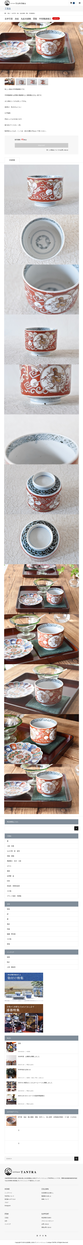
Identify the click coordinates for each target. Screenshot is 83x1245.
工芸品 (6, 1218)
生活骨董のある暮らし (48, 1193)
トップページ (8, 1193)
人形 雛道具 (11, 967)
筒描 (8, 929)
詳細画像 (12, 160)
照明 (8, 957)
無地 (8, 944)
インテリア (8, 1224)
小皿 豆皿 (10, 846)
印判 (8, 881)
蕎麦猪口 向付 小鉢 (14, 861)
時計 (8, 962)
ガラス (9, 866)
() (18, 1130)
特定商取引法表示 (46, 1218)
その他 (9, 891)
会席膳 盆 (10, 876)
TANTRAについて (9, 1196)
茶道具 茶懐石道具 (13, 886)
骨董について (45, 1199)
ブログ (6, 1202)
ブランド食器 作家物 (14, 896)
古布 (6, 1221)
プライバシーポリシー (48, 1221)
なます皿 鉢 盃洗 (13, 851)
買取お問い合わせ (46, 1227)
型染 (8, 909)
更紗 (8, 924)
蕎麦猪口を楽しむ (46, 1196)
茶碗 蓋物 (10, 856)
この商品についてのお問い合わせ (58, 150)
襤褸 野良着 (11, 934)
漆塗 (8, 871)
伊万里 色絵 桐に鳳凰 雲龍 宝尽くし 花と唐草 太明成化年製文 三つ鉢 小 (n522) (47, 1117)
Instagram (8, 1205)
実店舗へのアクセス (10, 1199)
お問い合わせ (45, 1224)
